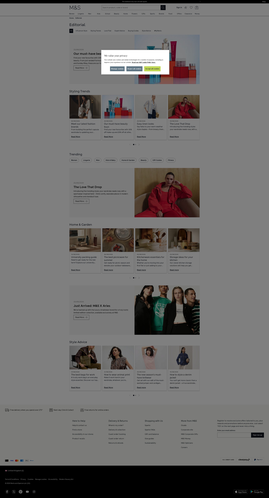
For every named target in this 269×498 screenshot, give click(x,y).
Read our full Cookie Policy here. (144, 62)
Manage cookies (117, 69)
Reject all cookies (134, 69)
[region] (135, 62)
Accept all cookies (152, 69)
